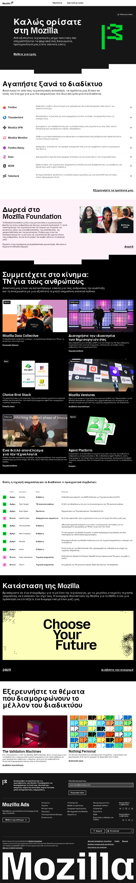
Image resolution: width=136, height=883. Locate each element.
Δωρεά (128, 246)
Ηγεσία (45, 806)
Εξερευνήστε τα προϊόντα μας (113, 190)
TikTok (129, 808)
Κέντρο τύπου (47, 809)
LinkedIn (126, 808)
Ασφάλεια (71, 814)
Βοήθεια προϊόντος (75, 806)
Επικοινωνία (47, 817)
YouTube (129, 820)
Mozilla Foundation (35, 841)
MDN (95, 814)
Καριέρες (46, 812)
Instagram (123, 808)
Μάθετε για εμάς (25, 54)
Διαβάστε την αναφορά (117, 669)
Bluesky (120, 808)
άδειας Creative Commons (12, 848)
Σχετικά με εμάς (75, 3)
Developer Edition (100, 806)
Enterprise (97, 809)
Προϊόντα (57, 3)
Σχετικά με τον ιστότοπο (97, 847)
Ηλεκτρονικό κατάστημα (52, 814)
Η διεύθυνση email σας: (77, 781)
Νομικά (125, 841)
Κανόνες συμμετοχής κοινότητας (101, 844)
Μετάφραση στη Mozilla (77, 812)
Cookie (116, 841)
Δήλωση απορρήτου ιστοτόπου (100, 841)
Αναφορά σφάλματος (76, 809)
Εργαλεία (97, 812)
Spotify (132, 808)
